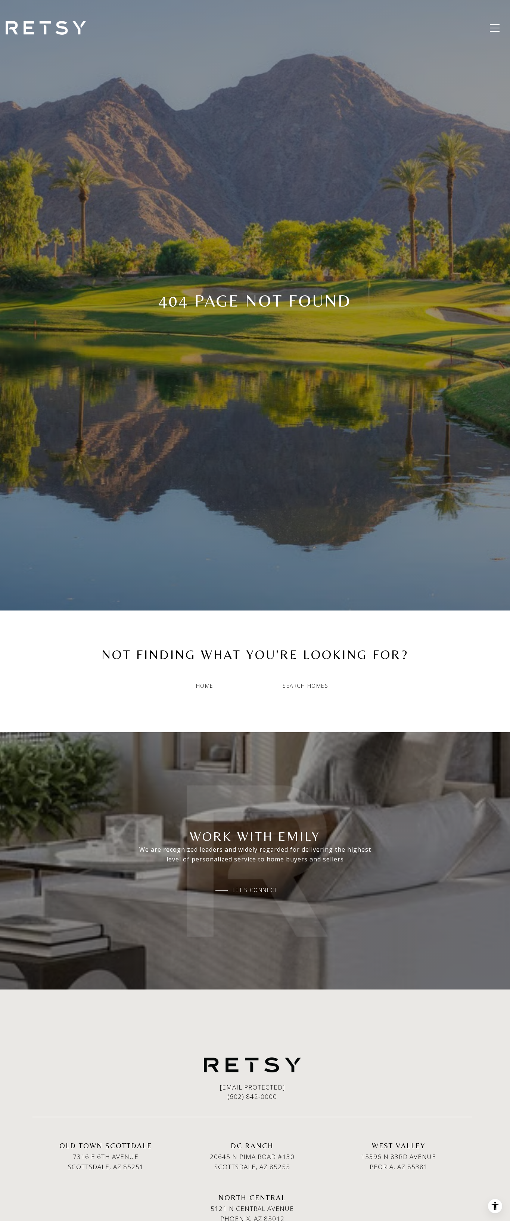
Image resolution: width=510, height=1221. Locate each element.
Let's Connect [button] (255, 890)
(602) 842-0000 (252, 1096)
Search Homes (305, 685)
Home (205, 685)
